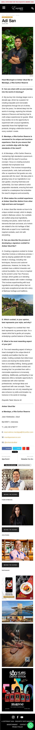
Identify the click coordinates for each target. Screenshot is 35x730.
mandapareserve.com (12, 437)
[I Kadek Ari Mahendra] (17, 479)
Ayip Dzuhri (6, 459)
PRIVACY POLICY (17, 727)
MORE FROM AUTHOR (24, 465)
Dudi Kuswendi (5, 570)
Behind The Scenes (7, 17)
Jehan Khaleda (5, 535)
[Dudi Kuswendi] (17, 550)
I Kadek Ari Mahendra (7, 499)
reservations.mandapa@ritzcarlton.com (18, 432)
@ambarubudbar (11, 442)
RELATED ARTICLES (11, 465)
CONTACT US (24, 724)
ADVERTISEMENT (12, 724)
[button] (32, 8)
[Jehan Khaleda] (17, 514)
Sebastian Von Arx (27, 459)
